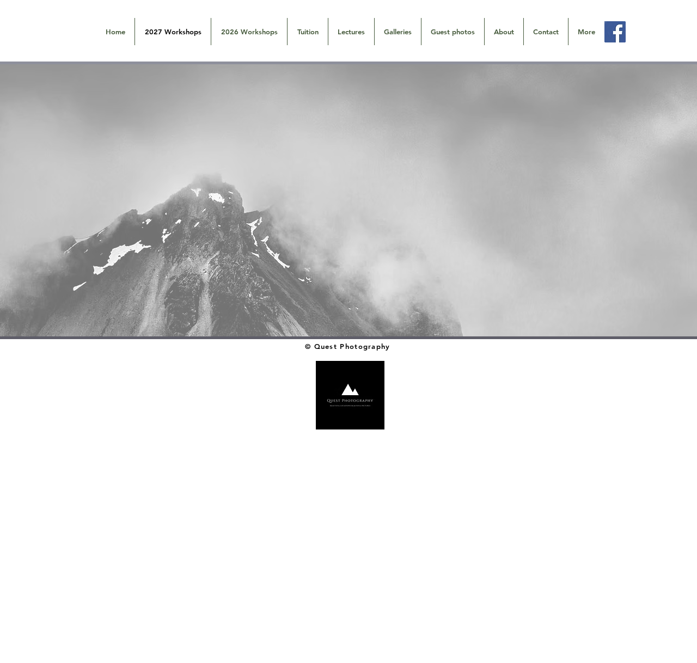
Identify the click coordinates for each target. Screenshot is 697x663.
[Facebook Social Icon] (615, 31)
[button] (398, 31)
